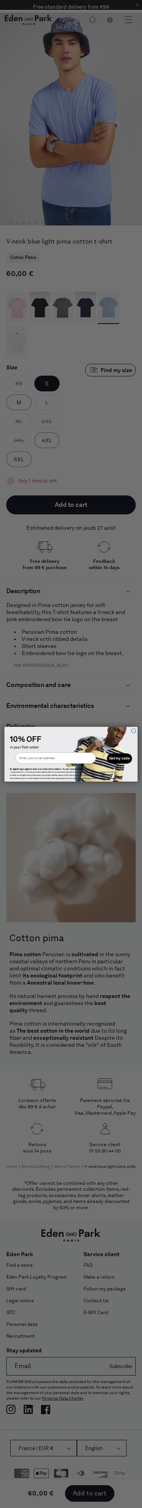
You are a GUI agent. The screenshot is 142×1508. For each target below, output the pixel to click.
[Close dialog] (133, 730)
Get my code (119, 758)
